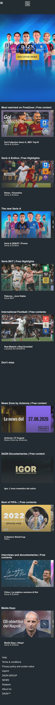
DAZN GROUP (9, 675)
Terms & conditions (11, 661)
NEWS (5, 680)
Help (4, 657)
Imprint (5, 671)
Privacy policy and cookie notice (18, 666)
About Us (6, 689)
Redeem (6, 684)
